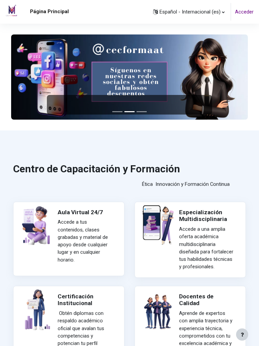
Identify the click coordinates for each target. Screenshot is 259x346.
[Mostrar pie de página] (242, 334)
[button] (188, 12)
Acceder (244, 12)
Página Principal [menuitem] (49, 11)
